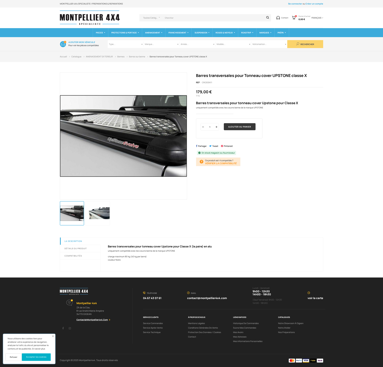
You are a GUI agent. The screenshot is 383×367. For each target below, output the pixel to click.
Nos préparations (286, 332)
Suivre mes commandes (244, 327)
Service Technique (152, 332)
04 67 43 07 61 (152, 298)
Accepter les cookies (36, 357)
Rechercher (307, 44)
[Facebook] (63, 328)
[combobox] (126, 44)
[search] (267, 17)
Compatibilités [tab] (73, 255)
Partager (202, 146)
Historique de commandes (246, 323)
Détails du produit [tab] (75, 248)
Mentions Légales (196, 323)
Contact (192, 336)
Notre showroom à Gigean (290, 323)
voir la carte (315, 298)
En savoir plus (38, 348)
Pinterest (228, 146)
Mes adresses (239, 336)
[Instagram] (70, 328)
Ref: (198, 82)
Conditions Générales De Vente (203, 327)
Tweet (215, 146)
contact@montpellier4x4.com (92, 319)
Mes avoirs (238, 332)
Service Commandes (153, 323)
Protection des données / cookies (204, 332)
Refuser (13, 357)
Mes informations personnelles (247, 341)
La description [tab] (73, 241)
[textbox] (126, 44)
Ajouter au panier (239, 126)
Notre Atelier (284, 327)
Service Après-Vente (153, 327)
